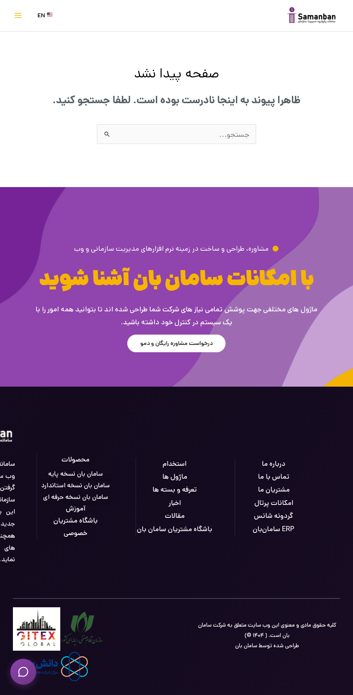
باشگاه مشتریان (75, 521)
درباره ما (273, 464)
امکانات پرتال (273, 503)
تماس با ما (273, 477)
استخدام (174, 464)
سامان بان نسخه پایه (75, 473)
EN (41, 15)
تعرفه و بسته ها (174, 490)
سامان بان (246, 646)
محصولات (76, 459)
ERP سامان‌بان (273, 529)
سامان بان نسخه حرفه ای (75, 496)
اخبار (174, 503)
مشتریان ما (274, 490)
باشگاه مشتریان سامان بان (174, 529)
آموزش (76, 509)
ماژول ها (174, 477)
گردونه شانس (273, 516)
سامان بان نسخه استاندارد (75, 485)
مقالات (175, 516)
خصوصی (75, 533)
